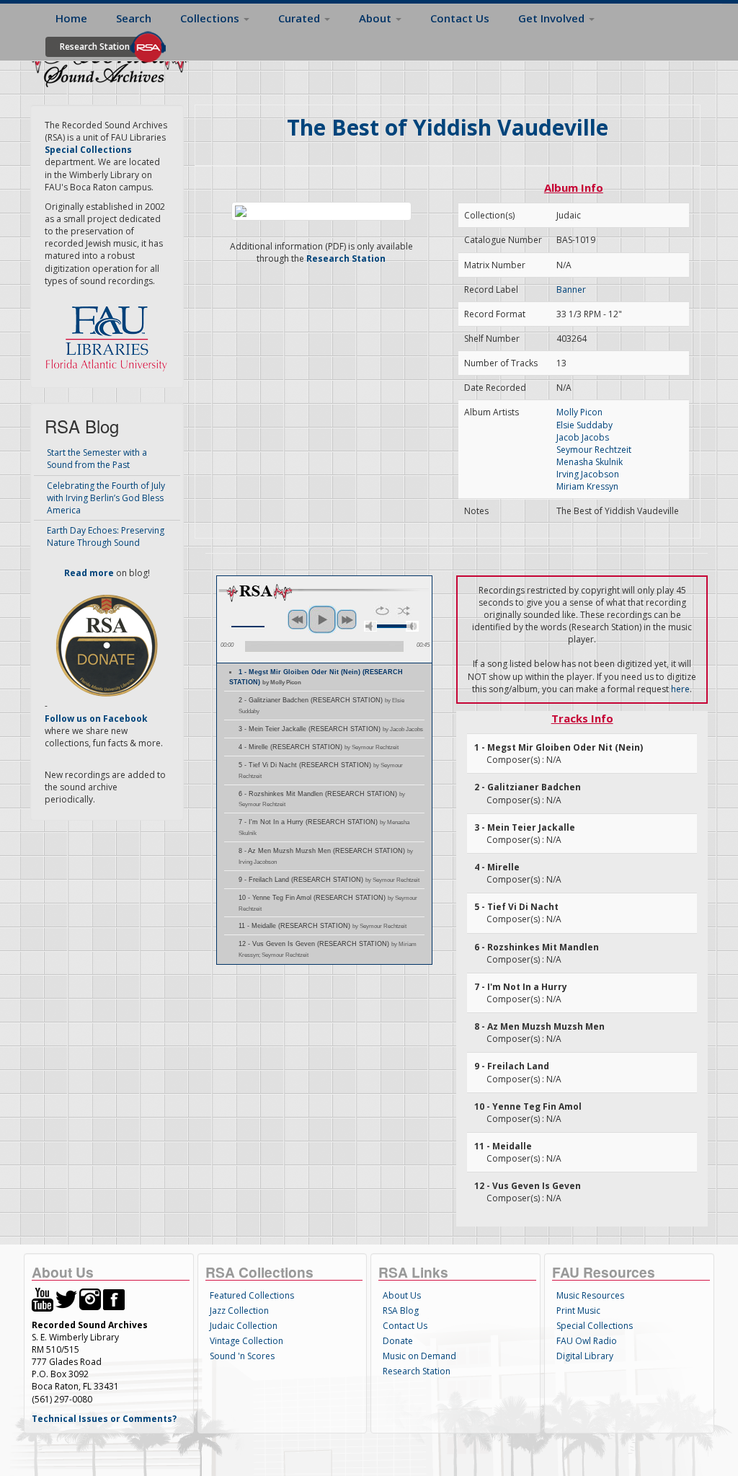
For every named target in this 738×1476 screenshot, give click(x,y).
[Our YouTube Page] (42, 1298)
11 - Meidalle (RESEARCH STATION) (322, 925)
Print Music (578, 1310)
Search (133, 18)
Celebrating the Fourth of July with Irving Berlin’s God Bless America (106, 498)
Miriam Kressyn (587, 486)
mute (370, 626)
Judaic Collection (243, 1326)
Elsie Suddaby (584, 425)
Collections (211, 18)
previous (298, 619)
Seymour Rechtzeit (593, 449)
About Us (402, 1295)
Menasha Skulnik (589, 462)
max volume (412, 626)
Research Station (95, 46)
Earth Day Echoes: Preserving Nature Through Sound (105, 536)
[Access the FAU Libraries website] (109, 333)
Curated (300, 18)
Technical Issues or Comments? (104, 1419)
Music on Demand (419, 1356)
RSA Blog (401, 1310)
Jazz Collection (239, 1310)
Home (71, 18)
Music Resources (590, 1295)
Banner (571, 289)
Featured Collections (252, 1295)
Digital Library (584, 1356)
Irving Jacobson (587, 474)
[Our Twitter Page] (66, 1298)
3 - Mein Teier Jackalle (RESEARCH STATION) (331, 729)
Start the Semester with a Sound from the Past (97, 458)
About (376, 18)
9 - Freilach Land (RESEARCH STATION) (329, 879)
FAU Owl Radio (586, 1341)
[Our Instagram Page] (90, 1298)
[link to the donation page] (107, 645)
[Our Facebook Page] (114, 1298)
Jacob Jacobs (582, 437)
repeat (382, 610)
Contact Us (459, 18)
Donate (398, 1341)
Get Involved (552, 18)
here (680, 689)
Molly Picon (579, 412)
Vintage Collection (246, 1341)
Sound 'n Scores (242, 1356)
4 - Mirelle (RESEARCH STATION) (319, 747)
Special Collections (594, 1326)
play (322, 619)
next (347, 619)
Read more (89, 573)
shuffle (404, 610)
